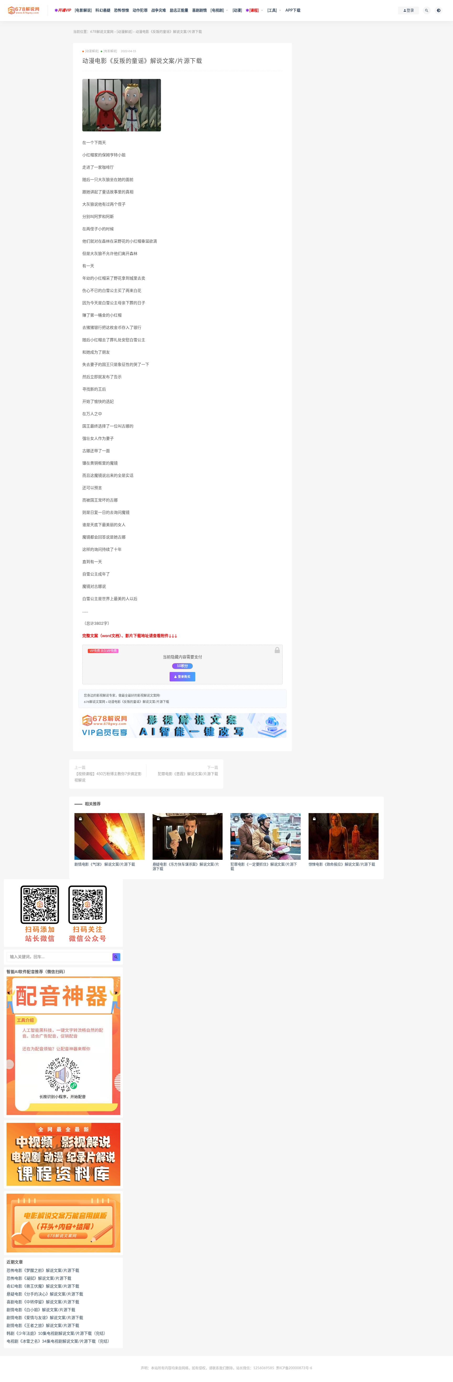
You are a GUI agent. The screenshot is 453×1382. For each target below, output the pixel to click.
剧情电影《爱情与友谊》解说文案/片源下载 (45, 1318)
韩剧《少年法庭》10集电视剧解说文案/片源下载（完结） (57, 1334)
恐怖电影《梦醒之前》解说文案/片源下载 (43, 1271)
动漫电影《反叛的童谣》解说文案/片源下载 (138, 701)
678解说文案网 (102, 32)
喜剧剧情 (199, 10)
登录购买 (184, 676)
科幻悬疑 (102, 10)
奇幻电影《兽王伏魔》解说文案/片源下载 (43, 1286)
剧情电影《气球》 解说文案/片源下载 (104, 864)
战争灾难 (158, 10)
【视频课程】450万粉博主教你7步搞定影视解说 (108, 777)
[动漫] (237, 10)
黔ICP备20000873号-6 (294, 1368)
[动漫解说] (124, 32)
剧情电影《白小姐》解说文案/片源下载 (41, 1310)
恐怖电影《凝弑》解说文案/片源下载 (39, 1278)
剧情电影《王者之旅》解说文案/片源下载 (43, 1326)
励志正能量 (179, 10)
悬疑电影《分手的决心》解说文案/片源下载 (45, 1294)
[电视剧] (217, 10)
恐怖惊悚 (121, 10)
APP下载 (292, 10)
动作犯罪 (140, 10)
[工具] (272, 10)
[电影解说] (83, 10)
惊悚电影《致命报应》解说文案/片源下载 (342, 864)
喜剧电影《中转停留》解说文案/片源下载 (43, 1302)
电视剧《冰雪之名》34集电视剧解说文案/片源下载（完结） (59, 1341)
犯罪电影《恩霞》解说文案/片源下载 (188, 774)
